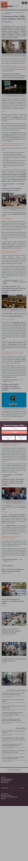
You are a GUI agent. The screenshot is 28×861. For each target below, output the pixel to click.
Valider (14, 432)
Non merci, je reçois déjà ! (8, 437)
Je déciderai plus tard (21, 437)
